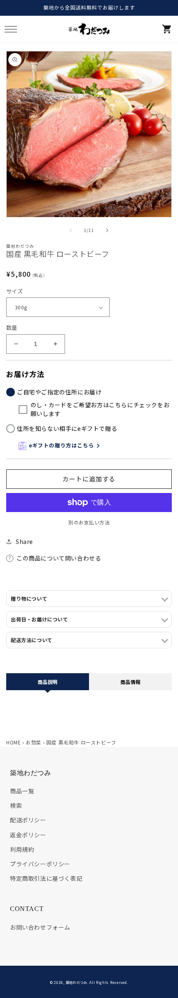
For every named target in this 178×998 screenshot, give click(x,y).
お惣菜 (33, 742)
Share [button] (24, 541)
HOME (13, 742)
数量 (11, 327)
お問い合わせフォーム (40, 927)
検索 (16, 805)
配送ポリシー (28, 820)
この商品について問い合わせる (59, 558)
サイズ (14, 291)
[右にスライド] (107, 230)
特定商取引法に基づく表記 (46, 878)
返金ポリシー (28, 835)
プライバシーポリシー (40, 864)
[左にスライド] (71, 230)
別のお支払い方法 (89, 522)
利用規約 (22, 849)
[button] (10, 29)
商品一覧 (22, 791)
